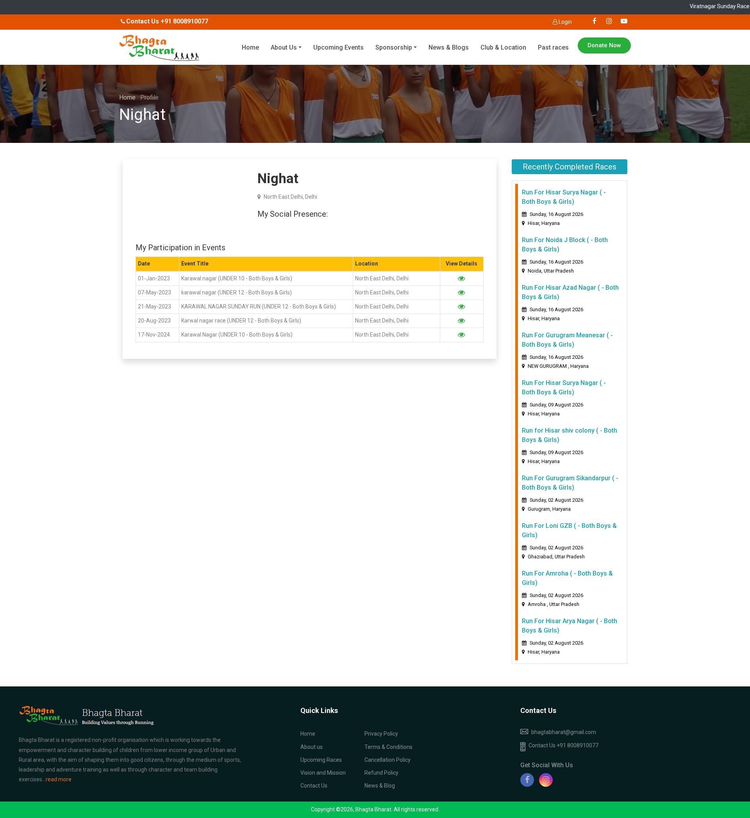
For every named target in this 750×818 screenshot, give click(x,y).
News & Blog (379, 785)
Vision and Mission (323, 773)
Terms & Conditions (388, 747)
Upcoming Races (321, 760)
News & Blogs (449, 47)
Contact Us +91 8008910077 (563, 745)
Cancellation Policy (387, 760)
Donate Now (604, 45)
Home (250, 47)
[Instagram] (546, 780)
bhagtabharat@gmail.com (563, 732)
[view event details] (461, 278)
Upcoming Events (338, 47)
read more (58, 779)
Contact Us (313, 785)
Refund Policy (381, 773)
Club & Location (503, 47)
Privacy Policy (381, 734)
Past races (553, 47)
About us (311, 747)
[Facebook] (527, 780)
